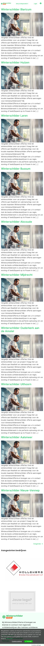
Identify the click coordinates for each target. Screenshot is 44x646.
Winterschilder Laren (14, 115)
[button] (35, 4)
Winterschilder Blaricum (16, 9)
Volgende (38, 544)
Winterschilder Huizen (15, 62)
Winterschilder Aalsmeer (16, 437)
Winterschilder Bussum (15, 168)
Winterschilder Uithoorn (16, 384)
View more (9, 638)
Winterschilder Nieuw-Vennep (20, 490)
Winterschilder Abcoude (16, 221)
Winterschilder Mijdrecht (16, 274)
